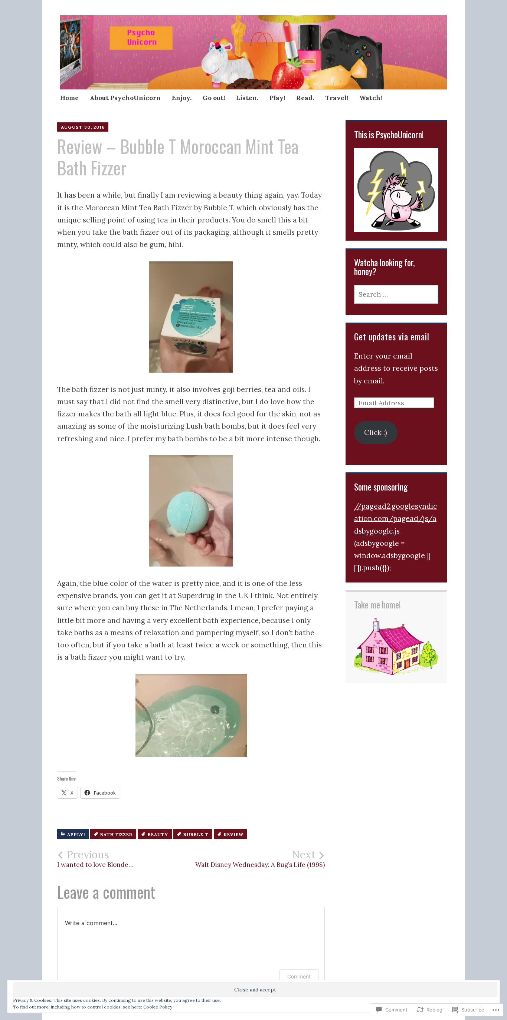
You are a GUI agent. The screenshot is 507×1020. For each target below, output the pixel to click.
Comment (299, 976)
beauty (158, 834)
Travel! (336, 98)
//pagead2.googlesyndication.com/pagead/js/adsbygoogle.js (395, 518)
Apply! (76, 834)
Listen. (247, 98)
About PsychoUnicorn (125, 98)
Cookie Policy (157, 1007)
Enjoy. (182, 98)
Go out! (214, 98)
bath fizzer (116, 834)
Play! (277, 98)
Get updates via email (391, 336)
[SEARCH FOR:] (396, 294)
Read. (305, 98)
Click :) (375, 432)
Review (233, 834)
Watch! (370, 98)
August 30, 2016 (83, 127)
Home (69, 98)
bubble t (196, 834)
